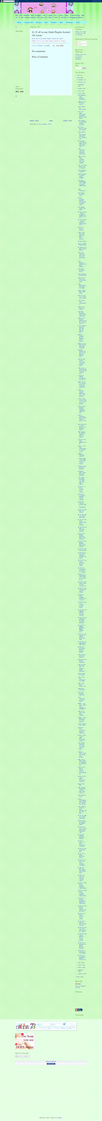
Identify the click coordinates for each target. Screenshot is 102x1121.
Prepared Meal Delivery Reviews (82, 468)
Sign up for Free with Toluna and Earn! (82, 279)
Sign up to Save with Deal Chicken (81, 713)
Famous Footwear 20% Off (81, 455)
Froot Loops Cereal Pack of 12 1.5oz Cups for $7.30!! (82, 401)
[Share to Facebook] (61, 45)
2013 (78, 75)
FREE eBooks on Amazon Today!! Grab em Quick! (81, 434)
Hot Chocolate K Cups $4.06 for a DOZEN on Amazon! (82, 427)
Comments (80, 44)
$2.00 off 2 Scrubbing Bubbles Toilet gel (82, 957)
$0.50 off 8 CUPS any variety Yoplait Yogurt (81, 878)
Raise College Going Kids (82, 244)
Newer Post (34, 121)
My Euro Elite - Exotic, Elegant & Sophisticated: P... (82, 222)
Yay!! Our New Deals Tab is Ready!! (82, 167)
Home (19, 22)
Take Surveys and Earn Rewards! (82, 656)
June (80, 93)
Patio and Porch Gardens (81, 229)
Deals (78, 22)
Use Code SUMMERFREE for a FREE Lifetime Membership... (82, 184)
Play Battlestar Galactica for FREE (82, 286)
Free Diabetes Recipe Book (82, 275)
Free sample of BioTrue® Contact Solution (82, 122)
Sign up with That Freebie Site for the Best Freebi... (82, 160)
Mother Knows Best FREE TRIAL (82, 292)
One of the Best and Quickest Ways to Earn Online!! (81, 236)
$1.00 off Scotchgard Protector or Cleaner (82, 570)
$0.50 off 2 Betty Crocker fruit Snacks (81, 489)
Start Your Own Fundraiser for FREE (82, 679)
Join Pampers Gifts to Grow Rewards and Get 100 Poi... (82, 810)
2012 (78, 77)
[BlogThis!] (58, 45)
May (79, 962)
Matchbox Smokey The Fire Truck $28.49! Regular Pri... (82, 353)
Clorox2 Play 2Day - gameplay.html (82, 441)
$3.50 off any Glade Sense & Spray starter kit (82, 584)
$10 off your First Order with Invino (82, 297)
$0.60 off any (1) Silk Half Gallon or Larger (82, 929)
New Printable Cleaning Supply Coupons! (82, 176)
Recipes (38, 22)
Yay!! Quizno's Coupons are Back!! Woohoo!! (82, 264)
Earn (46, 22)
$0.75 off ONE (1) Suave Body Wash (82, 516)
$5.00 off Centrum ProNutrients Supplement (82, 504)
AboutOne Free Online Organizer (82, 661)
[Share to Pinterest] (63, 45)
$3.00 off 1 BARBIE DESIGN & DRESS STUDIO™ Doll (81, 629)
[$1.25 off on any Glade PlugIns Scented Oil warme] (48, 41)
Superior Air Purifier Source (82, 103)
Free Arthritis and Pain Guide (81, 699)
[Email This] (57, 45)
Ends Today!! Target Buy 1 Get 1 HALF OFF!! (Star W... (82, 790)
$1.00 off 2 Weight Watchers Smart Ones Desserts (82, 536)
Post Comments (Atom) (45, 124)
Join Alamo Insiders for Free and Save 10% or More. (81, 746)
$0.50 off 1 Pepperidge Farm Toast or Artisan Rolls (82, 577)
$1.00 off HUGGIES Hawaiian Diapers (81, 836)
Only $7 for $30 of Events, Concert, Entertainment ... (82, 771)
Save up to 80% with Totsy (81, 308)
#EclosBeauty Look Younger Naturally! (82, 97)
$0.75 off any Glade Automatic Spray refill (82, 563)
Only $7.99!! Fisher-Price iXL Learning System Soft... (82, 362)
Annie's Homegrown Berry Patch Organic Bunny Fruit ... (82, 419)
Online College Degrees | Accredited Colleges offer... (82, 201)
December (81, 79)
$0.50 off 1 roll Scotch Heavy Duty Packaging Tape (82, 829)
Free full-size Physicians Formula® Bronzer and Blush (82, 115)
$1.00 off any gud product (82, 549)
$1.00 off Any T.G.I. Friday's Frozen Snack (82, 605)
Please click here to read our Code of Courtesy (80, 33)
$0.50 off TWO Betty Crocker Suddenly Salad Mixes (82, 885)
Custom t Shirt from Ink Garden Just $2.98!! (82, 754)
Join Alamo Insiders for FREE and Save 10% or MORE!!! (81, 481)
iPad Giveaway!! (82, 190)
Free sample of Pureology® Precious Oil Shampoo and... (82, 135)
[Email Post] (53, 45)
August (80, 88)
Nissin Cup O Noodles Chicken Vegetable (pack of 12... (82, 410)
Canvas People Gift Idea (82, 724)
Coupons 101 (29, 22)
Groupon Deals (82, 241)
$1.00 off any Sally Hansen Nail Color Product (82, 522)
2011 (78, 976)
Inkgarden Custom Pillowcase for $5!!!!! (82, 377)
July (80, 91)
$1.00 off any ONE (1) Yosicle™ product (82, 529)
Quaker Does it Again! (81, 674)
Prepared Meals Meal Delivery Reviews (82, 473)
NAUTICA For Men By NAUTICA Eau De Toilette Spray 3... (82, 321)
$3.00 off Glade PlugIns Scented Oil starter (82, 597)
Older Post (67, 121)
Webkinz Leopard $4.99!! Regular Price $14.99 (81, 338)
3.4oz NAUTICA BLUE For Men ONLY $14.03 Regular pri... (82, 329)
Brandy (40, 45)
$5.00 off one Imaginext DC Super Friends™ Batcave (82, 620)
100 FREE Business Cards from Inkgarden (82, 313)
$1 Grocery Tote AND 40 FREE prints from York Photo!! (82, 143)
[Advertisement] (51, 108)
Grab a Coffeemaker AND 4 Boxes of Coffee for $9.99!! (82, 801)
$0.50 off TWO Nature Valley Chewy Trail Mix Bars (82, 908)
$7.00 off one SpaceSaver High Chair (82, 643)
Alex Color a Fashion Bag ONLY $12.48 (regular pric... (82, 371)
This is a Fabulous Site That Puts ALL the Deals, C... (82, 256)
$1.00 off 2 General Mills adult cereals (82, 923)
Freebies (53, 22)
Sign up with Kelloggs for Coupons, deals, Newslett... (82, 668)
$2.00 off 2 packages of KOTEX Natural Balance (82, 945)
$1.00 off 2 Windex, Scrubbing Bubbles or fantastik (82, 901)
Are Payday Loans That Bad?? (82, 208)
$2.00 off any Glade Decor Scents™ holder (82, 590)
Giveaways (69, 22)
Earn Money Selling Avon (81, 194)
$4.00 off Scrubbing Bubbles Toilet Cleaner (81, 497)
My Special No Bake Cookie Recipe (82, 249)
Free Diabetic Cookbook (82, 171)
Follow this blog (51, 1063)
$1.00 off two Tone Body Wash (82, 850)
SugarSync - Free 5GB (81, 689)
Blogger (59, 1117)
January (81, 973)
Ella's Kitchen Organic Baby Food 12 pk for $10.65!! (81, 393)
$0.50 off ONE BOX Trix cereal (82, 511)
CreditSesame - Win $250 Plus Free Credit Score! (82, 461)
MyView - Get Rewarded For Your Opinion (82, 719)
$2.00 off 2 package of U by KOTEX (82, 952)
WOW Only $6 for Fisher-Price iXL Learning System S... (82, 384)
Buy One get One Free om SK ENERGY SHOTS (82, 822)
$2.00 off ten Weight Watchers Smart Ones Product (82, 544)
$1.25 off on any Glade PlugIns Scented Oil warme (47, 38)
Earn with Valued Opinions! (81, 694)
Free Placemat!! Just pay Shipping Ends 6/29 (82, 151)
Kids (61, 22)
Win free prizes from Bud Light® (82, 128)
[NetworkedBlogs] (51, 1061)
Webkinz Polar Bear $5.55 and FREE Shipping (82, 345)
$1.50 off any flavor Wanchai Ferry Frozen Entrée (82, 937)
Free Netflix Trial (82, 796)
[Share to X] (60, 45)
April (80, 965)
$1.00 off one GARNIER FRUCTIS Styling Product (82, 612)
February (81, 970)
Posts (79, 42)
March (80, 967)
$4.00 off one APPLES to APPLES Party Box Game (82, 637)
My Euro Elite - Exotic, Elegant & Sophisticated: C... (82, 215)
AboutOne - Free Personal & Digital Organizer (82, 730)
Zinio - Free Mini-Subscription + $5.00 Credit (82, 448)
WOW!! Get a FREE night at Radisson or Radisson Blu (82, 762)
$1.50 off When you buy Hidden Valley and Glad (82, 870)
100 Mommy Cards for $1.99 (81, 270)
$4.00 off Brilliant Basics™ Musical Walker (81, 649)
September (81, 84)
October (81, 82)
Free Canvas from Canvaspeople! (82, 302)
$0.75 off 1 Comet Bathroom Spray (81, 855)
